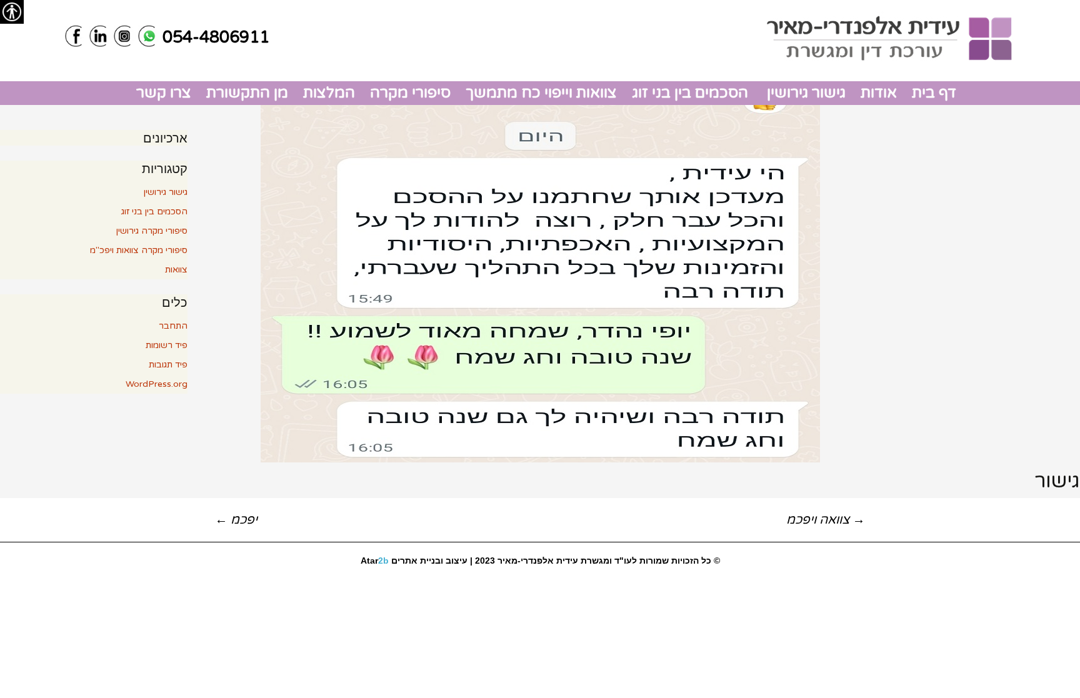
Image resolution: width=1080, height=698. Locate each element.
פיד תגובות (168, 364)
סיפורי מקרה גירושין (152, 231)
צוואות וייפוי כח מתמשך (541, 93)
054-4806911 (215, 37)
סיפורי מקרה (410, 93)
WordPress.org (157, 384)
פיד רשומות (167, 345)
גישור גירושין (804, 93)
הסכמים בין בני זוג (690, 93)
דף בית (934, 93)
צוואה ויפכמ (825, 519)
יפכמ (236, 519)
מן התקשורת (247, 93)
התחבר (173, 326)
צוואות (176, 269)
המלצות (329, 93)
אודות (879, 93)
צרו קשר (163, 93)
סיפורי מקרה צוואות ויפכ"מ (139, 250)
